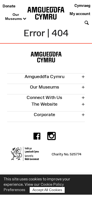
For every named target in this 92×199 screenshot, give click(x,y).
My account (80, 13)
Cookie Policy (52, 184)
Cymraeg (82, 5)
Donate (9, 6)
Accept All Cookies (47, 190)
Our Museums (14, 17)
